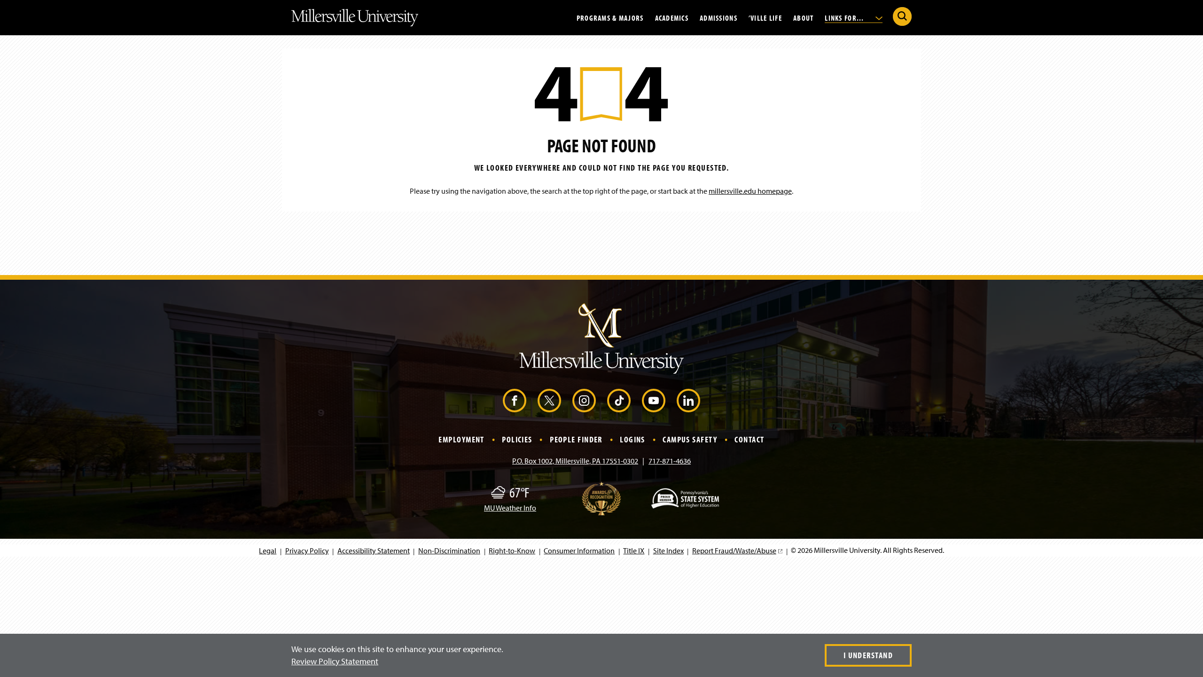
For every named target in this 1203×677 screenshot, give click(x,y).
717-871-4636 (669, 461)
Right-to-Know (512, 550)
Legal (267, 550)
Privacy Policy (307, 550)
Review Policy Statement (334, 661)
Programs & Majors (610, 17)
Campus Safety (690, 439)
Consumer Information (579, 550)
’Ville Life (765, 17)
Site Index (668, 550)
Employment (461, 439)
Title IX (633, 550)
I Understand (868, 655)
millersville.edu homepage (750, 191)
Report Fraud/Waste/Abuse (737, 550)
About (803, 17)
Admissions (718, 17)
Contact (749, 439)
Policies (517, 439)
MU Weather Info (510, 508)
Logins (632, 439)
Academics (672, 17)
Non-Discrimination (449, 550)
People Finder (576, 439)
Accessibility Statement (373, 550)
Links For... (845, 17)
